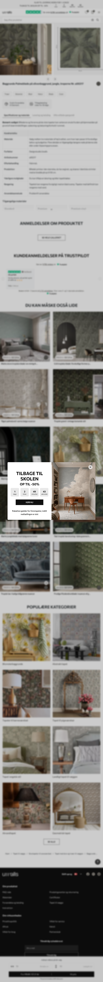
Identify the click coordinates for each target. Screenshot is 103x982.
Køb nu (29, 502)
